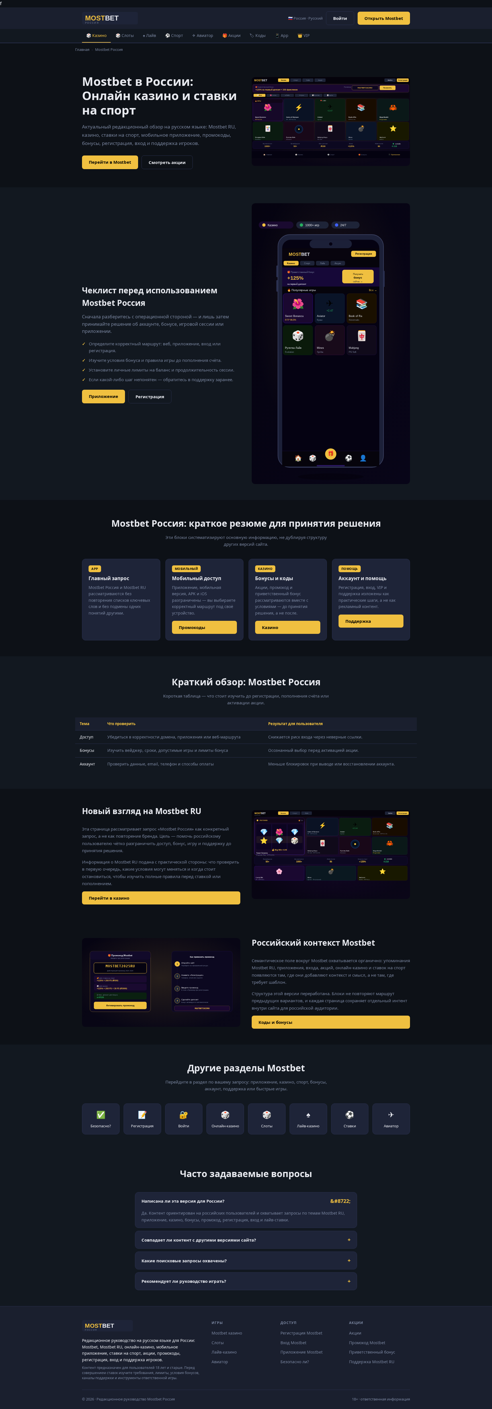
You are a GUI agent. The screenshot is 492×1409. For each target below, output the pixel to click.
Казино (270, 627)
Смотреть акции (167, 162)
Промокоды (192, 627)
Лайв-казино (224, 1352)
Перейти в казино (109, 898)
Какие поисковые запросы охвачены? (184, 1260)
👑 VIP (303, 35)
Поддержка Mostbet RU (371, 1361)
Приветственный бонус (372, 1352)
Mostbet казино (227, 1333)
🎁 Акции (231, 35)
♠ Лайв (149, 35)
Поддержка (358, 621)
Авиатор (220, 1361)
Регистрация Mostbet (301, 1333)
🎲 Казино (96, 35)
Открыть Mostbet (383, 18)
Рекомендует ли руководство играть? (184, 1281)
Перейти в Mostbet (110, 162)
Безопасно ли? (294, 1361)
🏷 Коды (258, 35)
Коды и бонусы (275, 1022)
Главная (82, 49)
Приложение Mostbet (301, 1352)
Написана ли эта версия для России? (183, 1201)
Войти (340, 18)
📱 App (281, 35)
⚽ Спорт (174, 35)
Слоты (218, 1342)
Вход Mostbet (293, 1342)
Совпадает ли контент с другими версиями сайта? (199, 1240)
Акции (355, 1333)
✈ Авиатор (202, 35)
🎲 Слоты (125, 35)
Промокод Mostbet (367, 1342)
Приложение (103, 396)
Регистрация (150, 396)
